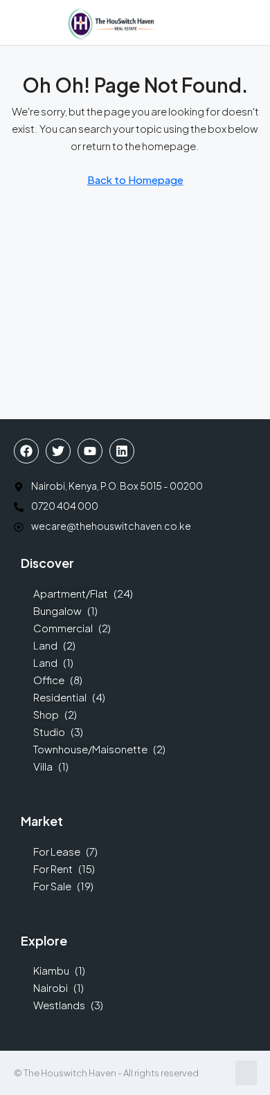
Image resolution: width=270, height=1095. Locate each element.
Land (45, 645)
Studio (49, 731)
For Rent (53, 868)
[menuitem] (208, 22)
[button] (16, 22)
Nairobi (50, 987)
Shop (46, 714)
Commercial (63, 627)
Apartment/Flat (70, 593)
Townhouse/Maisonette (90, 748)
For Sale (52, 885)
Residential (60, 696)
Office (48, 679)
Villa (43, 766)
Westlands (59, 1004)
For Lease (56, 851)
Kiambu (51, 970)
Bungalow (57, 610)
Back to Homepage (135, 179)
